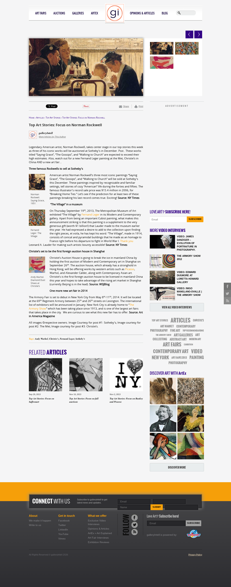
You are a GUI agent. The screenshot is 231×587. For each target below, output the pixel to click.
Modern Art (195, 339)
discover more (177, 467)
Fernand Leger (90, 214)
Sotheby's (80, 338)
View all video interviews (177, 307)
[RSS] (134, 532)
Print (141, 106)
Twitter (62, 525)
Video (196, 351)
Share (126, 106)
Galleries (78, 13)
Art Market (167, 326)
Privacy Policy (195, 555)
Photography (178, 362)
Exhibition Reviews (98, 542)
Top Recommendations (193, 330)
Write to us (35, 525)
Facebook (64, 520)
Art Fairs (40, 13)
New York (160, 357)
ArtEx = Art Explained (100, 533)
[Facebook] (134, 517)
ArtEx (94, 13)
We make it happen (40, 520)
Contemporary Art (171, 351)
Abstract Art (178, 339)
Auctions (59, 13)
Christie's (54, 338)
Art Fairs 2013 (179, 358)
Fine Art (175, 330)
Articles (40, 117)
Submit (156, 507)
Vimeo (62, 538)
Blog (165, 13)
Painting (196, 357)
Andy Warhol (41, 338)
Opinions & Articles (142, 13)
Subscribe (195, 219)
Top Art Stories (53, 117)
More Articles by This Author (52, 137)
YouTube (63, 534)
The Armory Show (163, 335)
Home (31, 117)
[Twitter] (134, 524)
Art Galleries (183, 335)
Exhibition (188, 344)
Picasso (129, 269)
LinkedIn (63, 529)
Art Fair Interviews (98, 537)
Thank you (126, 241)
